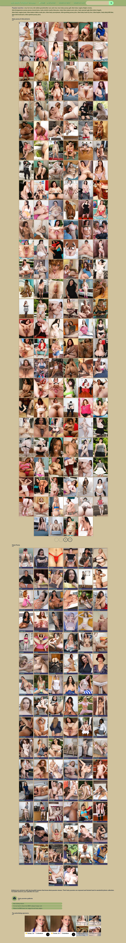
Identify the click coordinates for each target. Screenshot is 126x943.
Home (43, 3)
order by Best (64, 3)
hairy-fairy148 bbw (107, 12)
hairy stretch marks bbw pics (49, 10)
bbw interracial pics (18, 14)
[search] (111, 3)
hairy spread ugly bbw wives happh (89, 10)
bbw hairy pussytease (53, 12)
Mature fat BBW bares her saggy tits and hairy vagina (27, 908)
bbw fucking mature (18, 903)
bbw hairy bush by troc (85, 12)
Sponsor (51, 3)
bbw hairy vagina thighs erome (82, 8)
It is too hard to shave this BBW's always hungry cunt (27, 906)
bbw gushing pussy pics (69, 12)
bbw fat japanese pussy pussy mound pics (26, 10)
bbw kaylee (97, 12)
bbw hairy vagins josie (19, 12)
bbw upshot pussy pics (32, 14)
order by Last (79, 3)
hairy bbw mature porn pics (69, 10)
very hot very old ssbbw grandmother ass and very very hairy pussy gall (47, 8)
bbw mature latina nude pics (36, 12)
